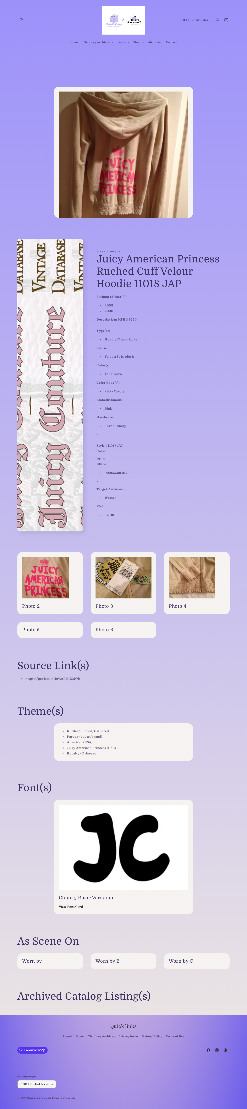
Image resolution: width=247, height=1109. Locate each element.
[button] (21, 20)
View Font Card (71, 907)
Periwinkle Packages (39, 1097)
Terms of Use (175, 1036)
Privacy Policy (128, 1036)
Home (80, 1036)
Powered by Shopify (63, 1097)
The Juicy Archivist (101, 1036)
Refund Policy (152, 1036)
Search (68, 1036)
